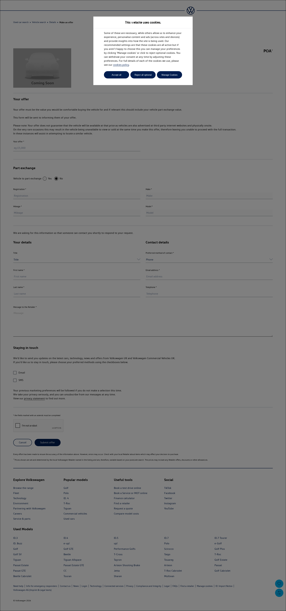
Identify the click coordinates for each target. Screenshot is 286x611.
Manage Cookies (170, 75)
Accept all (116, 75)
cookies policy (121, 64)
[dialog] (143, 305)
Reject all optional (143, 75)
